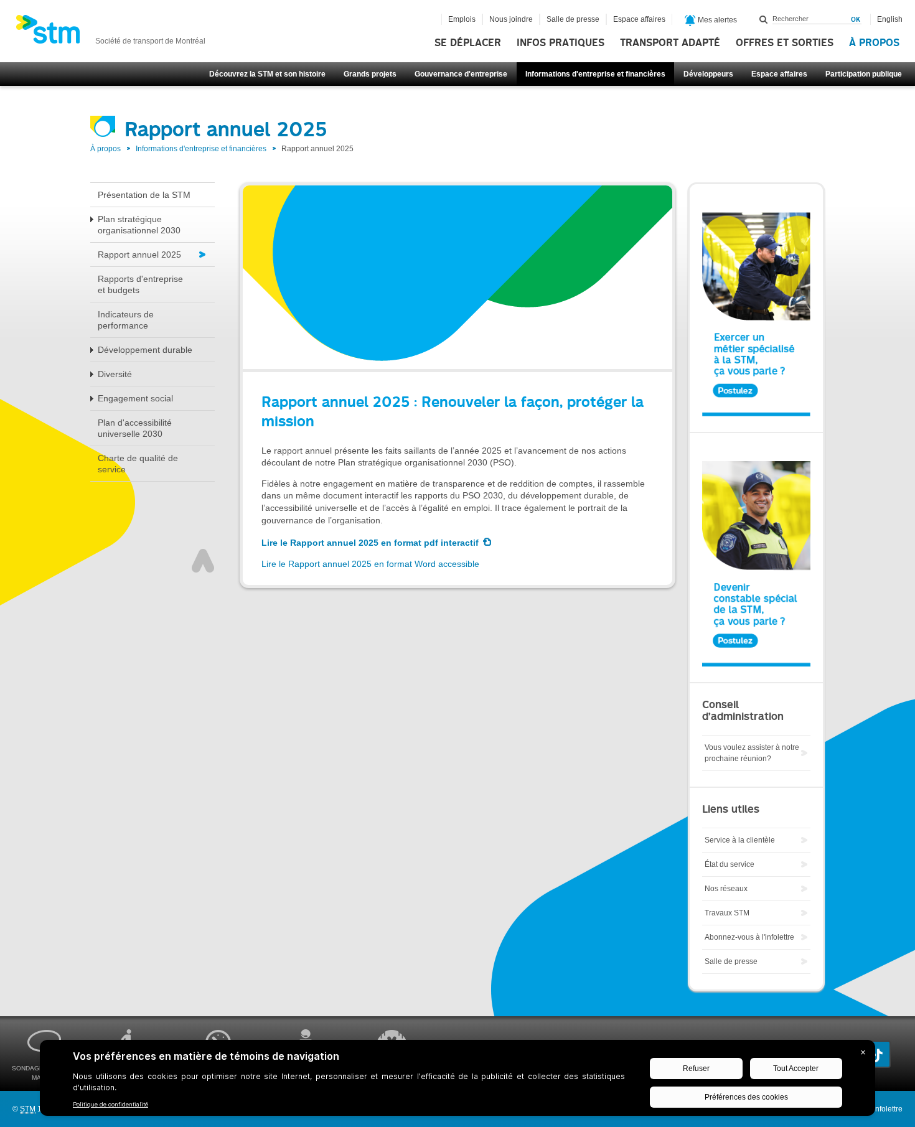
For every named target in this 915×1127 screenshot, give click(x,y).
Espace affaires (779, 74)
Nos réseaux (726, 888)
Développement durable (145, 350)
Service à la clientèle (740, 840)
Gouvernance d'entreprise (461, 74)
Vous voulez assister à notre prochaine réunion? (752, 753)
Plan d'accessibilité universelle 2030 (135, 428)
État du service (729, 864)
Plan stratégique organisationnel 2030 (139, 224)
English (890, 19)
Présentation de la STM (144, 195)
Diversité (115, 374)
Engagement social (135, 398)
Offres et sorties (784, 43)
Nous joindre (511, 19)
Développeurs (708, 74)
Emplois (462, 19)
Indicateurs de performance (126, 319)
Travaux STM (727, 913)
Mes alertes (716, 20)
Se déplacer (467, 43)
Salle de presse (573, 19)
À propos (874, 43)
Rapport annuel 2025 (139, 255)
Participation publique (863, 74)
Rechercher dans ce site (764, 19)
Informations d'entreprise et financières (595, 74)
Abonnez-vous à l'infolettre (749, 937)
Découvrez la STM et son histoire (267, 74)
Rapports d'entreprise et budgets (140, 284)
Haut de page (203, 561)
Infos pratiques (560, 43)
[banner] (110, 33)
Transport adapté (670, 43)
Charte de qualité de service (138, 463)
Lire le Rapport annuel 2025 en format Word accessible (370, 564)
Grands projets (370, 74)
